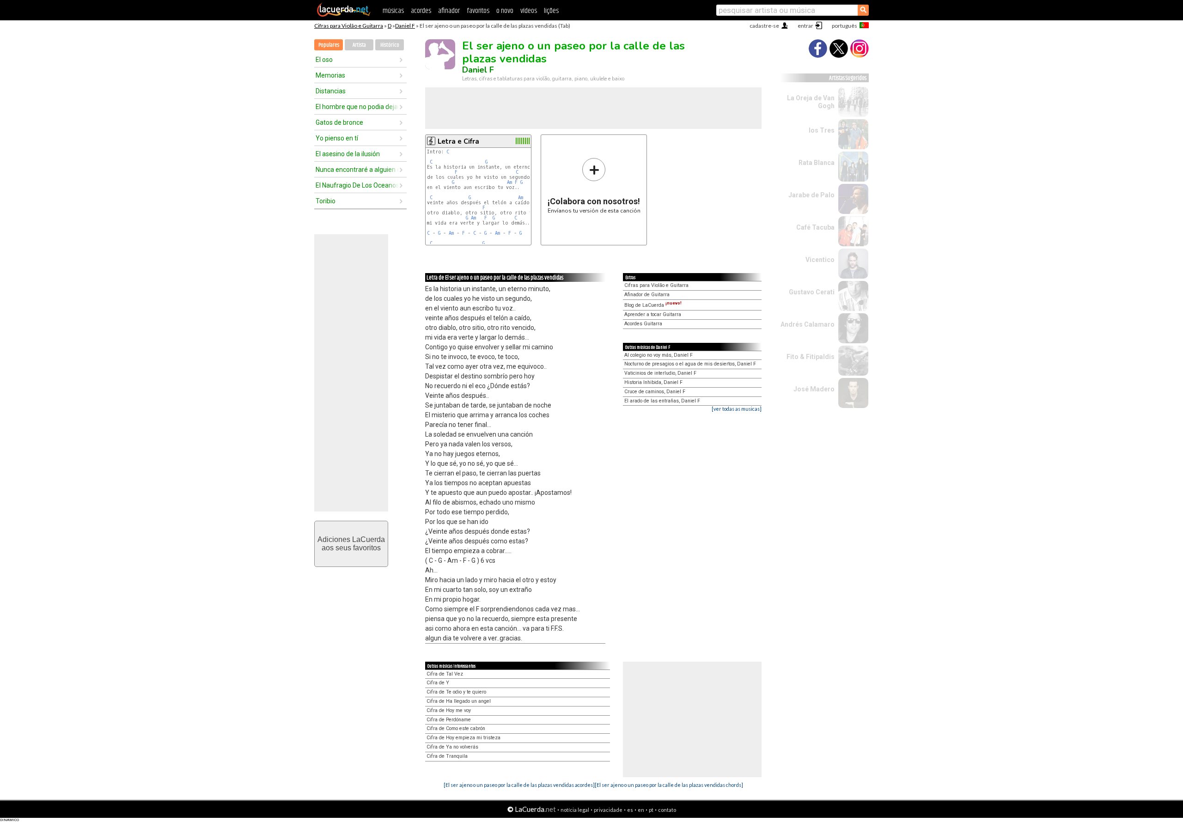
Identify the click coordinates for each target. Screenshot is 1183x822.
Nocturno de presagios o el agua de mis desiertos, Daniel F (690, 364)
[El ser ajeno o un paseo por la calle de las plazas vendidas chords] (669, 785)
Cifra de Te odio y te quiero (456, 692)
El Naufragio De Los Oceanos (357, 185)
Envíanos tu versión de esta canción (594, 185)
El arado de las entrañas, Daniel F (662, 401)
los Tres (822, 130)
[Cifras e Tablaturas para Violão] (343, 14)
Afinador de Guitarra (647, 295)
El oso (324, 59)
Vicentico (820, 259)
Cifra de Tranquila (447, 756)
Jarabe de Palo (811, 195)
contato (667, 810)
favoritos (478, 11)
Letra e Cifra (458, 141)
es (630, 810)
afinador (449, 11)
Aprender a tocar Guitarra (652, 314)
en (641, 810)
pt (651, 810)
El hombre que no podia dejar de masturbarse (357, 106)
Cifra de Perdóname (449, 720)
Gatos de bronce (339, 122)
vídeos (528, 11)
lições (551, 11)
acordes (421, 11)
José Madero (814, 389)
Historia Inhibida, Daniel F (653, 382)
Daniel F (405, 25)
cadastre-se (764, 25)
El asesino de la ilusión (348, 154)
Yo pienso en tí (337, 138)
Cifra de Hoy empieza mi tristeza (463, 738)
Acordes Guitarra (643, 324)
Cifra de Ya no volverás (452, 747)
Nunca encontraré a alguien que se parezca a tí (357, 169)
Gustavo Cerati (812, 292)
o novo (504, 11)
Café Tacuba (815, 227)
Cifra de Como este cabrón (456, 728)
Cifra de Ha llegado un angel (459, 701)
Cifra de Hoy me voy (449, 710)
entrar (805, 25)
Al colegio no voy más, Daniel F (658, 355)
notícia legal (575, 810)
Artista (359, 45)
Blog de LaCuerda (653, 305)
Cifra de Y (438, 683)
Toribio (325, 201)
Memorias (330, 75)
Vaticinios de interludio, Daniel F (660, 373)
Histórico (389, 45)
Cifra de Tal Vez (445, 674)
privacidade (608, 810)
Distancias (331, 91)
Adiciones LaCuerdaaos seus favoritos (351, 544)
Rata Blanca (817, 162)
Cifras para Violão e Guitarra (348, 25)
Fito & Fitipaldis (811, 356)
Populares (328, 45)
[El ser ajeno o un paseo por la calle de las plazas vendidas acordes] (519, 785)
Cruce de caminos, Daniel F (654, 392)
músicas (393, 11)
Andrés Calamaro (808, 324)
